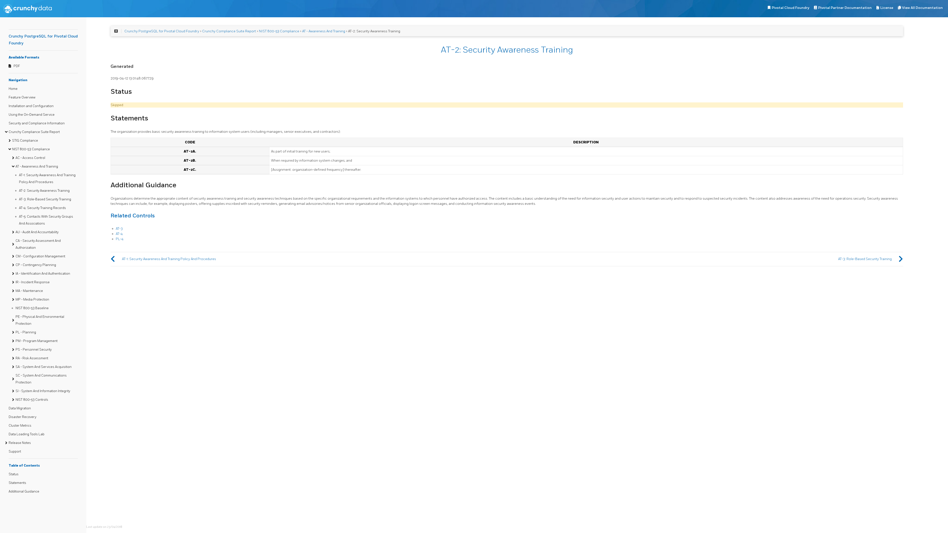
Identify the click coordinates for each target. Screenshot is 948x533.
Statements (17, 483)
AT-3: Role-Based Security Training (45, 199)
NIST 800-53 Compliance (31, 149)
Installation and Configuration (31, 106)
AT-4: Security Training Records (42, 208)
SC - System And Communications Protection (41, 379)
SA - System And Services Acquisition (44, 367)
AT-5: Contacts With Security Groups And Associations (46, 220)
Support (15, 452)
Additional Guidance (24, 492)
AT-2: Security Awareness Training (44, 191)
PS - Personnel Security (34, 350)
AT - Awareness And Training (37, 167)
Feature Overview (22, 97)
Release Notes (20, 443)
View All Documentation (922, 8)
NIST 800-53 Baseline (32, 308)
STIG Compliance (25, 141)
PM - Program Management (37, 341)
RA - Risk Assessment (32, 358)
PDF (17, 66)
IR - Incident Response (33, 282)
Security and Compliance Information (37, 123)
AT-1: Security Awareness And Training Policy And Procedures (47, 178)
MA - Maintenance (29, 291)
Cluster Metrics (20, 426)
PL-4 (119, 239)
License (886, 8)
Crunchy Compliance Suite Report (34, 132)
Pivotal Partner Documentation (845, 8)
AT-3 (119, 229)
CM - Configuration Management (40, 256)
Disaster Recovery (22, 417)
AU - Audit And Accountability (37, 232)
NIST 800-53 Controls (32, 400)
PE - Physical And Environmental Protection (40, 320)
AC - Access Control (30, 158)
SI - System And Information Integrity (43, 391)
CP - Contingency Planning (36, 265)
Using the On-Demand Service (32, 115)
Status (14, 474)
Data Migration (20, 408)
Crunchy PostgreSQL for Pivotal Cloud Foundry (161, 31)
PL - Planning (26, 332)
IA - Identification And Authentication (43, 274)
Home (13, 89)
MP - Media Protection (32, 300)
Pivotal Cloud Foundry (790, 8)
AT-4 (119, 234)
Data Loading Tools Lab (26, 434)
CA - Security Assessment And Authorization (38, 244)
